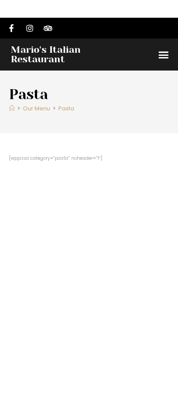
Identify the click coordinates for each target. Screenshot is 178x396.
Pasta (66, 108)
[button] (164, 54)
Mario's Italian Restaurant (46, 54)
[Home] (12, 108)
